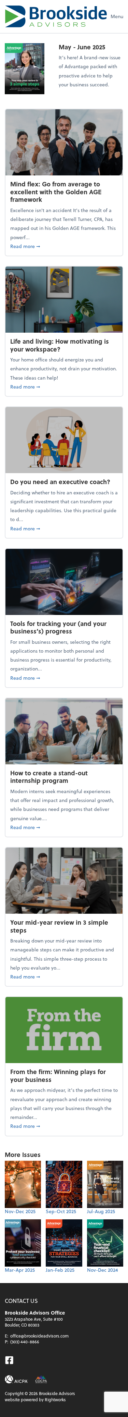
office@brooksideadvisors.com (39, 1336)
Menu (117, 16)
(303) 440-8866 (24, 1342)
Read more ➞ (64, 246)
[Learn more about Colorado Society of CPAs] (41, 1379)
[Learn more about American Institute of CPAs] (16, 1379)
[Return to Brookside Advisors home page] (56, 16)
